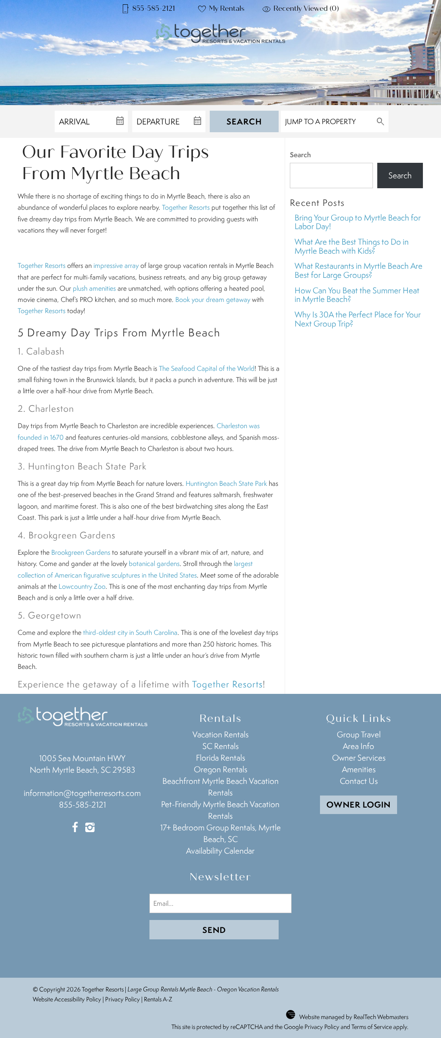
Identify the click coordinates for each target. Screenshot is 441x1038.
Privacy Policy (122, 999)
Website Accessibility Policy (67, 999)
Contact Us (359, 781)
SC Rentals (220, 746)
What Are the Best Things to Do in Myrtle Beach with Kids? (352, 246)
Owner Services (358, 757)
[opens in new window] (74, 828)
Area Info (358, 746)
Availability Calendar (220, 850)
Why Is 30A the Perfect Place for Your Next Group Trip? (358, 319)
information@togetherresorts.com (82, 793)
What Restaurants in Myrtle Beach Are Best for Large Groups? (358, 270)
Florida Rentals (220, 757)
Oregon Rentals (220, 769)
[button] (428, 25)
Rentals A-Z (158, 999)
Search (244, 121)
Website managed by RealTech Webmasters (353, 1017)
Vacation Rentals (220, 734)
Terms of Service (371, 1026)
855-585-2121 (82, 804)
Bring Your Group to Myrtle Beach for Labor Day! (358, 222)
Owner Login (358, 804)
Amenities (359, 769)
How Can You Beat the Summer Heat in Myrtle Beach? (357, 295)
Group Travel (359, 734)
